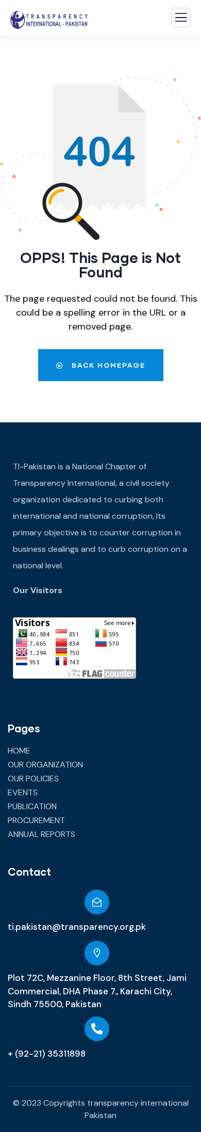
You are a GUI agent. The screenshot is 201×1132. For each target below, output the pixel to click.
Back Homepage (107, 365)
